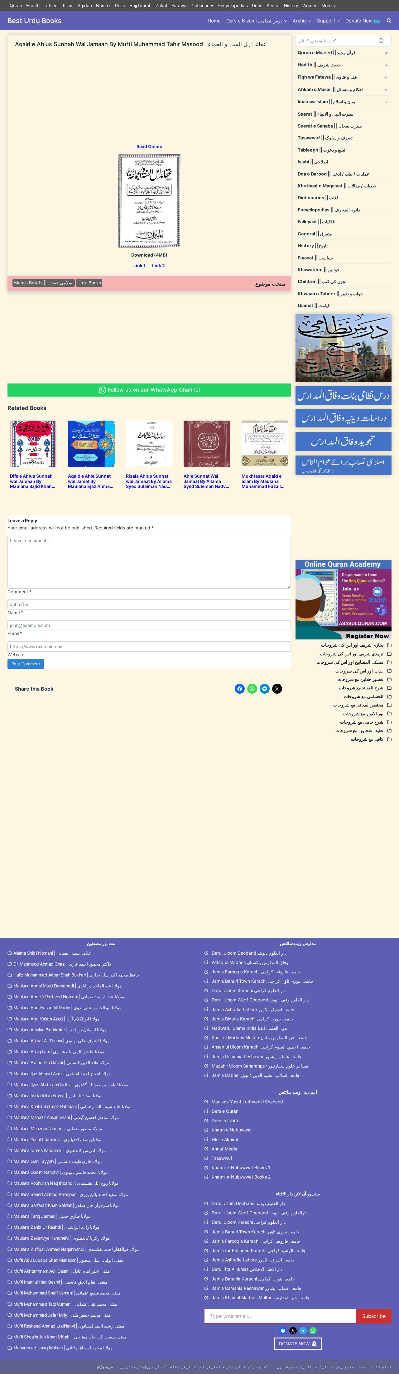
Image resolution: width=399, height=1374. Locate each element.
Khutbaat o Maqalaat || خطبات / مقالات (337, 185)
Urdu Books (89, 282)
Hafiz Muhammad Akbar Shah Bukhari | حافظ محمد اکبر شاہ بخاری (76, 974)
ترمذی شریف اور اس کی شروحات (351, 653)
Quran (16, 5)
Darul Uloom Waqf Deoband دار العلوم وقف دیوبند (260, 999)
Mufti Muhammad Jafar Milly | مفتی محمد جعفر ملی (62, 1315)
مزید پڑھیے (103, 1366)
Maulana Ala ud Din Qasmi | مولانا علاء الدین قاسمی (61, 1062)
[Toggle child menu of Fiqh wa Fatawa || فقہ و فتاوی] (386, 77)
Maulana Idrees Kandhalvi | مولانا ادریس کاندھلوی (59, 1150)
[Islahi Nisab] (344, 465)
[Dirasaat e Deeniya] (344, 418)
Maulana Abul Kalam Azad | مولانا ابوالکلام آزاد (56, 1018)
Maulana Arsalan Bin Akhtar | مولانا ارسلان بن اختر (60, 1029)
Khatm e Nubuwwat (232, 1129)
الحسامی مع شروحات (363, 696)
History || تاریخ (313, 245)
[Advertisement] (149, 99)
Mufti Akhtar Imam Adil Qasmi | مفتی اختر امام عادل (61, 1271)
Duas (257, 5)
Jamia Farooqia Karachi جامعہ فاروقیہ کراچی (256, 971)
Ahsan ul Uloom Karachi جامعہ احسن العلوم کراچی (261, 1046)
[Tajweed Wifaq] (344, 441)
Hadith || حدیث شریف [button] (319, 64)
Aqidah (85, 5)
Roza (120, 5)
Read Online (149, 146)
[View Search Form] (389, 20)
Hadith (33, 5)
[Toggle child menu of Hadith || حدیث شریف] (386, 64)
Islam (68, 5)
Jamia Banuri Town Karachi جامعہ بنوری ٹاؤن (256, 1231)
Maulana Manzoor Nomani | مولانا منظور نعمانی (57, 1128)
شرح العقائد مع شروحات (361, 687)
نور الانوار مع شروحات (363, 713)
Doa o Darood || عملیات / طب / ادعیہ (333, 173)
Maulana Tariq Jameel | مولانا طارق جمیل (52, 1216)
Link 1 (139, 265)
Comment (19, 591)
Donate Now (362, 21)
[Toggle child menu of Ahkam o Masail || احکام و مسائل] (386, 89)
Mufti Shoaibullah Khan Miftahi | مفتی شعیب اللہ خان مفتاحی (70, 1336)
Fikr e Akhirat (225, 1139)
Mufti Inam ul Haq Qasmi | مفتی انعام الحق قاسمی (60, 1282)
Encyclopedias (233, 5)
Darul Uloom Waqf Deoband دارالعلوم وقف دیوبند (259, 1212)
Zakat (161, 5)
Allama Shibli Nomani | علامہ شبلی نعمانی (52, 953)
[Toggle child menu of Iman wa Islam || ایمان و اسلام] (386, 102)
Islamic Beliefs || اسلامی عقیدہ (44, 282)
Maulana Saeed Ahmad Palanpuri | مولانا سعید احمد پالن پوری (70, 1194)
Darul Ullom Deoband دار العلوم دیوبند (248, 1203)
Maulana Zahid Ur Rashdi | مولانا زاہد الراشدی (56, 1227)
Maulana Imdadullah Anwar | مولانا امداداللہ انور (58, 1095)
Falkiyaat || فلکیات (316, 221)
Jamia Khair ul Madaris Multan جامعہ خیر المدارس (261, 1297)
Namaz (103, 5)
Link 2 (158, 265)
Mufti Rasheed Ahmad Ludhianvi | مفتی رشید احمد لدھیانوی (68, 1325)
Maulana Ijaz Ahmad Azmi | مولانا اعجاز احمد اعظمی (62, 1073)
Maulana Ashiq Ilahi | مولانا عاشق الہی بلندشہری (58, 1051)
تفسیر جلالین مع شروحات (360, 679)
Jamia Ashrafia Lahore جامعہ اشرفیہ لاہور (253, 1009)
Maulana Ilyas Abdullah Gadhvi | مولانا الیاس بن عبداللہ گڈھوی (70, 1084)
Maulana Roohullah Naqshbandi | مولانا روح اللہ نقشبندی (66, 1183)
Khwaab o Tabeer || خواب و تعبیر (330, 293)
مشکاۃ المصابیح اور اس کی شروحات (349, 662)
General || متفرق (315, 233)
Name (15, 612)
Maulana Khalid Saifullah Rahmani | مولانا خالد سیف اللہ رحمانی (72, 1106)
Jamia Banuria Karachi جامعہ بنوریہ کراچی (253, 1278)
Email (14, 633)
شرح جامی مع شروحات (361, 722)
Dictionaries (202, 5)
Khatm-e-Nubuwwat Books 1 (241, 1167)
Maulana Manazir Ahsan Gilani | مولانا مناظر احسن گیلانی (66, 1117)
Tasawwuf (222, 1158)
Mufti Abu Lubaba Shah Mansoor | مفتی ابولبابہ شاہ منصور (68, 1260)
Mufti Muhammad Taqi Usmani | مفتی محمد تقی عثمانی (65, 1304)
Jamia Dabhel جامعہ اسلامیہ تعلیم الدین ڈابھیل (256, 1075)
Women (309, 5)
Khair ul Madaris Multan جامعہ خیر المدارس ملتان (259, 1037)
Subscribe (374, 1316)
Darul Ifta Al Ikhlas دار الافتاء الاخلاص (247, 1269)
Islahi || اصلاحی (313, 161)
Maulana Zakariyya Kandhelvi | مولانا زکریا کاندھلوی (61, 1238)
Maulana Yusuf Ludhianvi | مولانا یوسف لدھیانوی (58, 1139)
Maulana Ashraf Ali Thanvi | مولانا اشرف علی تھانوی (61, 1040)
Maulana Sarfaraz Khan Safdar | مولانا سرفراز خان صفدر (66, 1205)
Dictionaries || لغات (318, 197)
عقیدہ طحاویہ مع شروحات (359, 730)
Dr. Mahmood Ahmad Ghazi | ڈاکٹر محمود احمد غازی (62, 964)
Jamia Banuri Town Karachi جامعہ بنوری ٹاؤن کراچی (262, 981)
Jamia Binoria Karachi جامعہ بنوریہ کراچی (252, 1018)
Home (214, 21)
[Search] (381, 41)
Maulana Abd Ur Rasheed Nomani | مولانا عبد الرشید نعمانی (68, 996)
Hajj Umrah (140, 5)
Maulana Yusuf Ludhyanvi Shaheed (247, 1101)
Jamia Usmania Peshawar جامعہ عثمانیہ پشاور (257, 1056)
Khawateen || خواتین (319, 269)
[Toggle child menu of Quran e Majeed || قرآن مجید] (386, 52)
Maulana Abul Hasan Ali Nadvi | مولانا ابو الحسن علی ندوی (67, 1007)
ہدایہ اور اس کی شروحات (359, 670)
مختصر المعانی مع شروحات (358, 704)
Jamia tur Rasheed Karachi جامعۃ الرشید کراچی (259, 1250)
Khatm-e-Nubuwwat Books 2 (241, 1176)
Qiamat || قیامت (314, 305)
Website (15, 654)
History (291, 5)
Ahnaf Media (224, 1148)
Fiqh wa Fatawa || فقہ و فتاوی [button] (327, 77)
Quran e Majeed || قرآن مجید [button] (327, 52)
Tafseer (51, 5)
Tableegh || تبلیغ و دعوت (321, 149)
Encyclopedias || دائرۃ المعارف (329, 209)
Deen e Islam (225, 1120)
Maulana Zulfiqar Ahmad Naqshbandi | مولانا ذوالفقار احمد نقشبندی (76, 1249)
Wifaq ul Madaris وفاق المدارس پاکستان (250, 962)
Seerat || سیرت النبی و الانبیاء (325, 114)
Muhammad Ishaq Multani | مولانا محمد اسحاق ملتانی (63, 1347)
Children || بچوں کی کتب (322, 281)
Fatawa (178, 5)
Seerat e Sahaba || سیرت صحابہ (330, 125)
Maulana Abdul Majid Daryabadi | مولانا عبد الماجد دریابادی (67, 985)
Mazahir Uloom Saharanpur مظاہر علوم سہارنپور (260, 1065)
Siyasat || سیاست (315, 257)
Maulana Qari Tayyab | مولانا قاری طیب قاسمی (57, 1161)
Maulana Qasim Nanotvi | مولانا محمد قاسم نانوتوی (60, 1172)
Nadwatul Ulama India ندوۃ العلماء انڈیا (250, 1028)
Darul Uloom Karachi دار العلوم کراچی (249, 990)
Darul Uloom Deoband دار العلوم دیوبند (249, 953)
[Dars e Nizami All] (344, 348)
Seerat (273, 5)
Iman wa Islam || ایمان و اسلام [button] (327, 101)
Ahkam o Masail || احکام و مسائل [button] (330, 89)
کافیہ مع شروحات (367, 739)
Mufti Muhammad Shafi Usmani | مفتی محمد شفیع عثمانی (67, 1292)
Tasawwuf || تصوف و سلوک (325, 137)
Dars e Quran (225, 1111)
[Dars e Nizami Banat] (344, 395)
